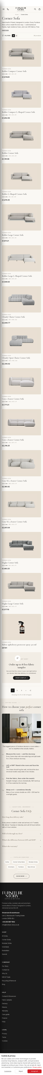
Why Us (4, 973)
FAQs (3, 1022)
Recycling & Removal (9, 981)
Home (16, 14)
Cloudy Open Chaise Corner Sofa (16, 358)
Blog (3, 984)
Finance (4, 1018)
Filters (7, 35)
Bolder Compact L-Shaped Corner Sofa (18, 112)
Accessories (21, 872)
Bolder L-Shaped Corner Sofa (14, 194)
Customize (7, 1071)
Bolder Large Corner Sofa (12, 235)
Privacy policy (37, 1067)
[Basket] (39, 9)
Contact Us (5, 970)
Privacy (4, 1033)
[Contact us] (8, 9)
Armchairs (11, 867)
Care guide (5, 1014)
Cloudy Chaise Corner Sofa (13, 317)
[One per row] (13, 35)
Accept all (34, 1071)
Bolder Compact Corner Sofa (14, 71)
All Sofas (5, 936)
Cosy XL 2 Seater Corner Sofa (14, 481)
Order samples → (21, 678)
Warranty (5, 1011)
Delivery (5, 1003)
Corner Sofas (6, 939)
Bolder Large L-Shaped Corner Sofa (17, 276)
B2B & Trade (6, 977)
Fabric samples (7, 1000)
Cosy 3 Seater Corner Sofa (13, 440)
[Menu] (3, 9)
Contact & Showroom (9, 996)
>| (30, 690)
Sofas (7, 862)
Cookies (5, 1041)
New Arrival (31, 867)
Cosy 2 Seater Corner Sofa (13, 399)
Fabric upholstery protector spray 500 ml (19, 644)
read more (5, 30)
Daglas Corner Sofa (10, 562)
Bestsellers (5, 950)
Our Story (5, 966)
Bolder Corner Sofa (10, 153)
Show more (20, 876)
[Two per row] (16, 35)
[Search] (35, 9)
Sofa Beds (5, 947)
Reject (21, 1071)
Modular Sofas (33, 862)
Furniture (21, 867)
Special (4, 954)
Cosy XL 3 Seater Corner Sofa (14, 521)
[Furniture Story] (21, 9)
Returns (4, 1007)
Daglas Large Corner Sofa (12, 603)
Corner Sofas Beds (19, 862)
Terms (4, 1037)
